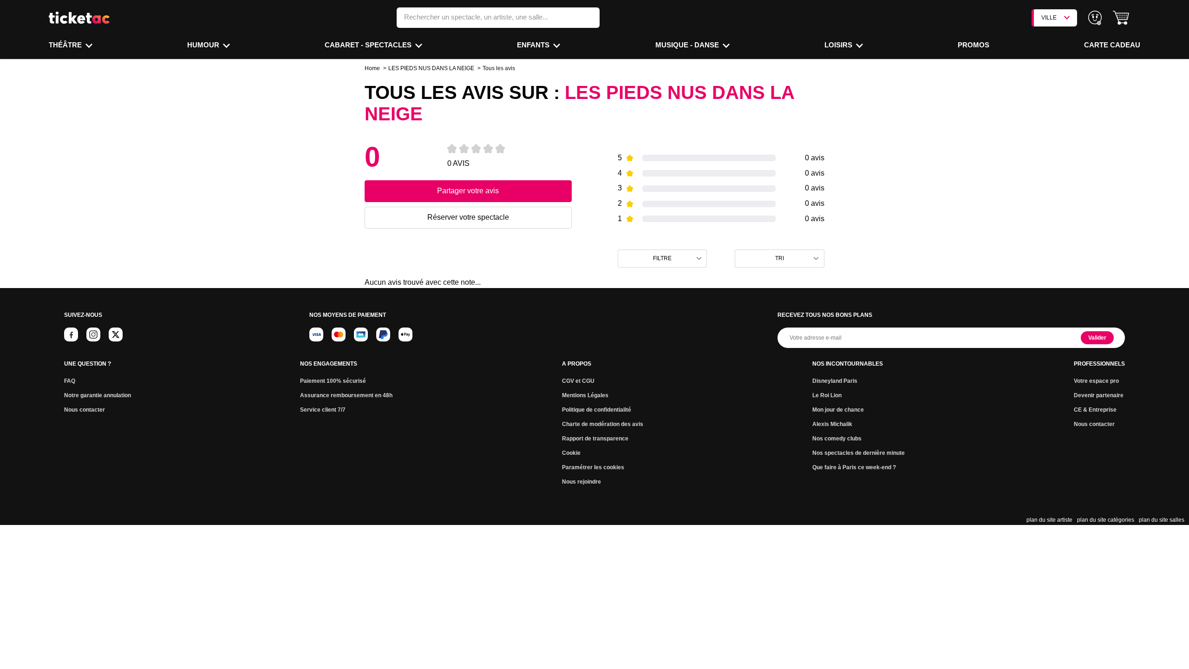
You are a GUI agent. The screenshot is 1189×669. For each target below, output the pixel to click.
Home (372, 68)
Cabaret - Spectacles (369, 45)
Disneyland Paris (834, 381)
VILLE (1049, 17)
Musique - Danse (688, 45)
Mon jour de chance (838, 410)
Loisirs (839, 45)
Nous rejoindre (581, 482)
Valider (1097, 337)
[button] (1121, 18)
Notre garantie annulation (97, 395)
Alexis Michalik (832, 424)
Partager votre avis (468, 191)
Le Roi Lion (827, 395)
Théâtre (66, 45)
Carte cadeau (1112, 45)
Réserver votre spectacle (468, 217)
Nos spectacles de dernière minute (858, 453)
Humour (204, 45)
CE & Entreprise (1095, 410)
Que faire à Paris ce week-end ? (854, 467)
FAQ (69, 381)
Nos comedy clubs (837, 438)
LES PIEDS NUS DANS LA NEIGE (431, 68)
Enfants (534, 45)
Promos (973, 45)
